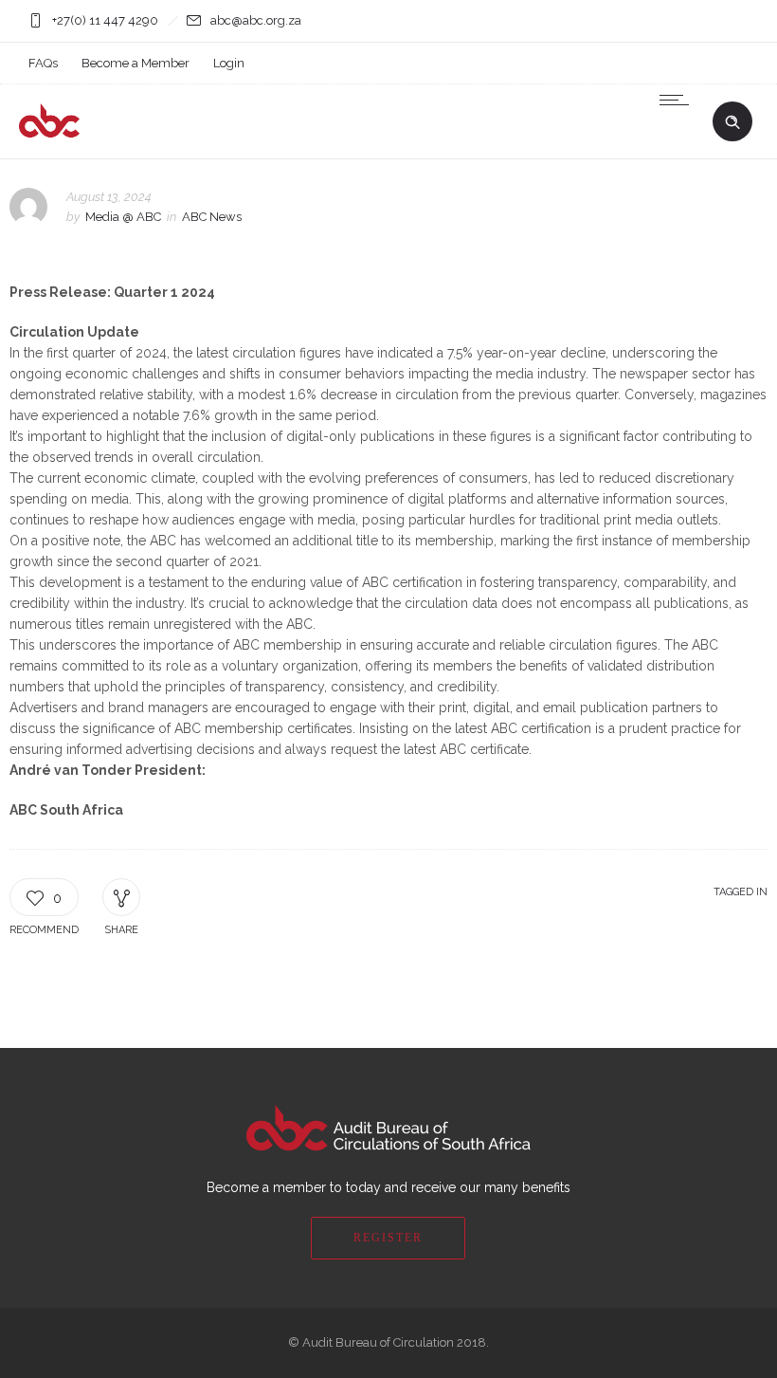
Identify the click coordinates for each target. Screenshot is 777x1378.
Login (228, 63)
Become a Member (135, 63)
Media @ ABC (123, 217)
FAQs (43, 63)
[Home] (125, 134)
